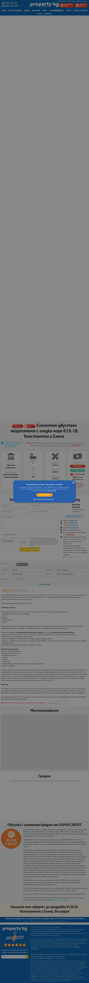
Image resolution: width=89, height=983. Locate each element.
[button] (44, 499)
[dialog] (44, 491)
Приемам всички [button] (44, 495)
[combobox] (73, 483)
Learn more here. (51, 490)
